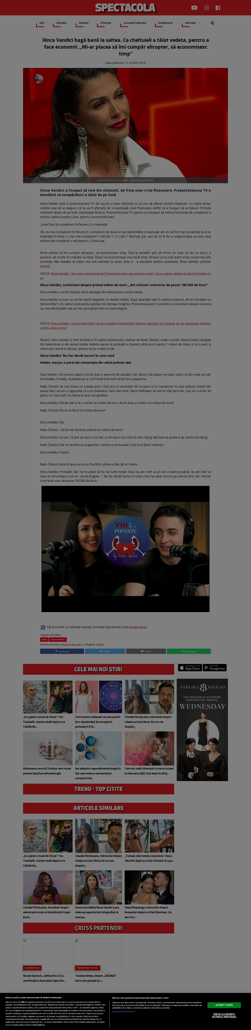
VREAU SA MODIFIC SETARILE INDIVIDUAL (224, 1015)
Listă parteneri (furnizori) (123, 1011)
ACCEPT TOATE (224, 1005)
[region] (125, 1011)
